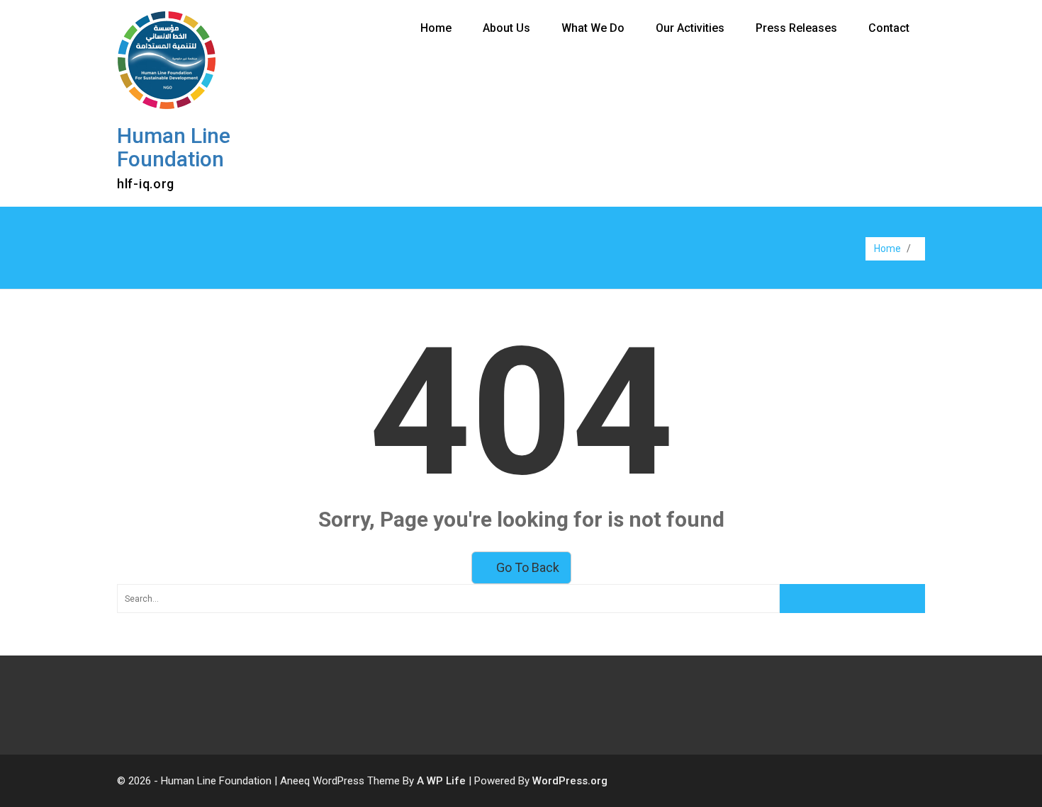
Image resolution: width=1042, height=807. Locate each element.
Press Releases (796, 28)
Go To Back (526, 567)
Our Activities (690, 28)
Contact (888, 28)
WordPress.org (569, 780)
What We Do (592, 28)
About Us (506, 28)
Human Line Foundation (173, 147)
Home (436, 28)
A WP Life (441, 780)
